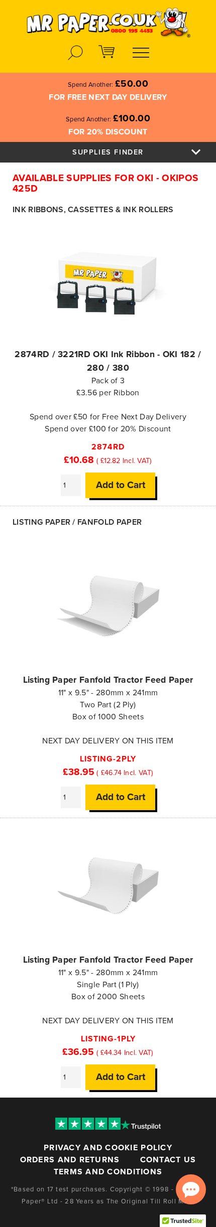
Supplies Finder (108, 152)
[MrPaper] (108, 19)
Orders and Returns (70, 1160)
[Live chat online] (191, 1189)
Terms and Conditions (108, 1172)
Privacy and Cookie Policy (108, 1148)
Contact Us (168, 1160)
